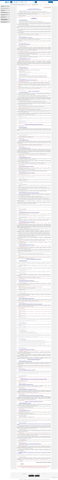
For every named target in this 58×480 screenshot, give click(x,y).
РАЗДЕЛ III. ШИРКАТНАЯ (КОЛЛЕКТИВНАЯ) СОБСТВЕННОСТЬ (5, 12)
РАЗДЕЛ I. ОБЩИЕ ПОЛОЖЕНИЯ (4, 8)
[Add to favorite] (13, 2)
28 (28, 367)
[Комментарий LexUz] (17, 2)
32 (27, 393)
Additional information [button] (46, 4)
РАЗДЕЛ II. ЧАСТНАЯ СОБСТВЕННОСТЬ (3, 10)
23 (27, 321)
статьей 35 (49, 459)
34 (28, 393)
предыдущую (21, 10)
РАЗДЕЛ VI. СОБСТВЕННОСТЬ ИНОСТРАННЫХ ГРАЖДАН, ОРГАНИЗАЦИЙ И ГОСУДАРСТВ (4, 19)
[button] (5, 6)
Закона (27, 16)
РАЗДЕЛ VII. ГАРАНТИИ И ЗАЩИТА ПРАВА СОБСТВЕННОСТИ (5, 22)
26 (28, 337)
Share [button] (53, 4)
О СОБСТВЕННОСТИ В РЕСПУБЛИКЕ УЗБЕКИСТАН (5, 6)
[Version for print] (26, 2)
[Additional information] (24, 2)
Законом (33, 107)
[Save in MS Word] (22, 2)
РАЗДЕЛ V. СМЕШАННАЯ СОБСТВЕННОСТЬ (3, 17)
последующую (22, 121)
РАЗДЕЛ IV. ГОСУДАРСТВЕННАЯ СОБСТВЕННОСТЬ (4, 14)
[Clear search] (9, 4)
